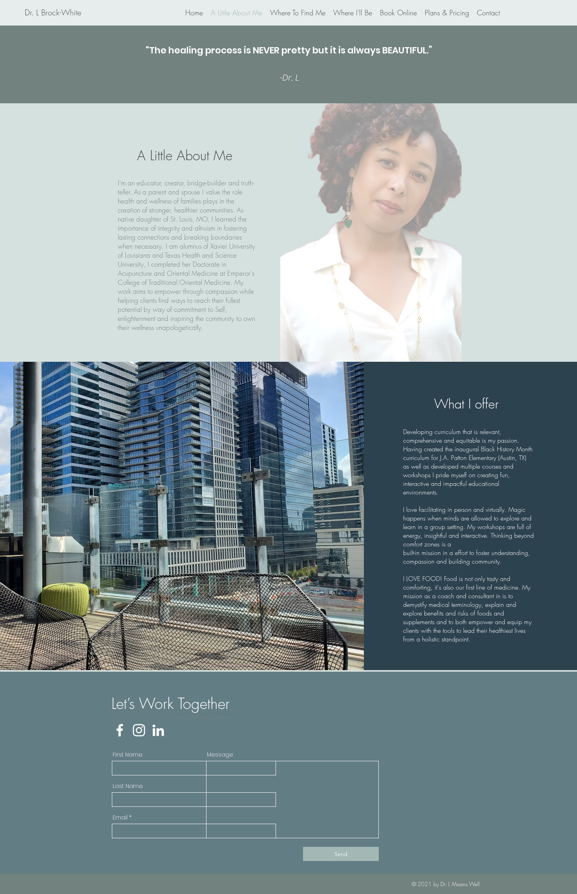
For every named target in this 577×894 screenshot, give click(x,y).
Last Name (128, 786)
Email (120, 817)
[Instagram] (139, 730)
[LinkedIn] (158, 730)
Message (220, 754)
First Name (127, 754)
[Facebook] (119, 730)
